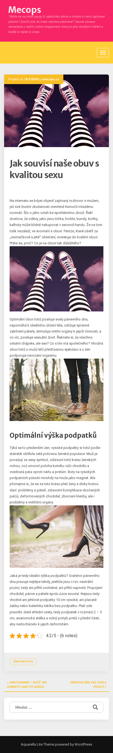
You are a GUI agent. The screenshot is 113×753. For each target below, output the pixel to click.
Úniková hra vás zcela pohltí (88, 685)
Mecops (24, 9)
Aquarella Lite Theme (37, 744)
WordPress (83, 744)
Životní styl (23, 661)
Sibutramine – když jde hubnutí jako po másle (26, 685)
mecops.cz (50, 79)
